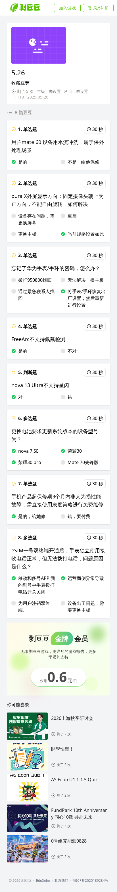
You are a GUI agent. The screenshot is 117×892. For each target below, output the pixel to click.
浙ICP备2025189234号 (90, 880)
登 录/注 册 (98, 8)
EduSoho (43, 880)
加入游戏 (67, 8)
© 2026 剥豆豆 (20, 880)
